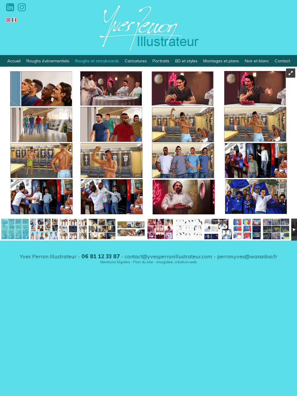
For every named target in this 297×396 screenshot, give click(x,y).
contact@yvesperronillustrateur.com (168, 256)
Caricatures (136, 60)
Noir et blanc (257, 60)
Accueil (14, 60)
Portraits (161, 60)
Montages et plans (221, 60)
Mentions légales (115, 262)
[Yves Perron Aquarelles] (148, 27)
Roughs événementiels (47, 60)
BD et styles (186, 60)
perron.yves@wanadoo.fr (247, 256)
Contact (282, 60)
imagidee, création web (176, 262)
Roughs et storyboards (97, 60)
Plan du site (143, 262)
